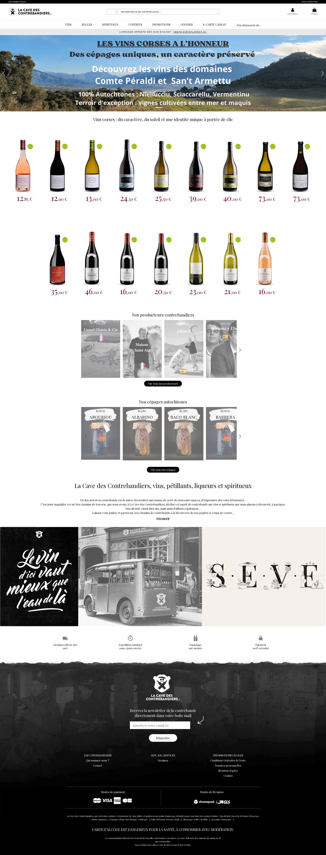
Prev (4, 73)
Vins (68, 24)
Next (322, 73)
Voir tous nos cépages (163, 469)
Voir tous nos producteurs (163, 383)
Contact (97, 765)
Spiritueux (110, 24)
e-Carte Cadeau (214, 24)
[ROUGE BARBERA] (225, 458)
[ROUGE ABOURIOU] (100, 458)
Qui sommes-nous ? (17, 2)
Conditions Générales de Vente (228, 760)
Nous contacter (310, 2)
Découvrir (163, 518)
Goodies (187, 24)
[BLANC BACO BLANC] (183, 459)
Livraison (163, 760)
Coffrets (135, 24)
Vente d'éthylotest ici (190, 32)
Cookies (228, 775)
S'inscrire (163, 738)
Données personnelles (228, 765)
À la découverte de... (248, 25)
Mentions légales (228, 770)
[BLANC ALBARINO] (142, 459)
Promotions (161, 24)
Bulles (87, 24)
